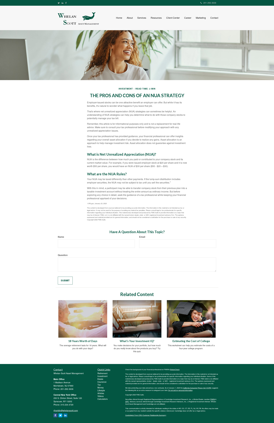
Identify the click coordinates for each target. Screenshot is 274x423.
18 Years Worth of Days (82, 341)
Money (100, 387)
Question (63, 255)
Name (61, 236)
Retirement (102, 373)
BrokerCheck (175, 369)
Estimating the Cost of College (191, 341)
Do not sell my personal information (180, 390)
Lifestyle (101, 390)
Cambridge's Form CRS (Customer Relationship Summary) (145, 415)
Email (142, 236)
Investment (102, 376)
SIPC (127, 401)
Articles (100, 393)
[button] (129, 18)
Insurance (101, 381)
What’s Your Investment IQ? (137, 341)
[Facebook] (66, 2)
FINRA (212, 399)
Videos (100, 396)
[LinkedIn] (62, 2)
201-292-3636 (209, 2)
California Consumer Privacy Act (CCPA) (197, 388)
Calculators (102, 398)
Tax (99, 384)
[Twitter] (59, 2)
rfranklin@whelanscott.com (66, 410)
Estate (100, 379)
